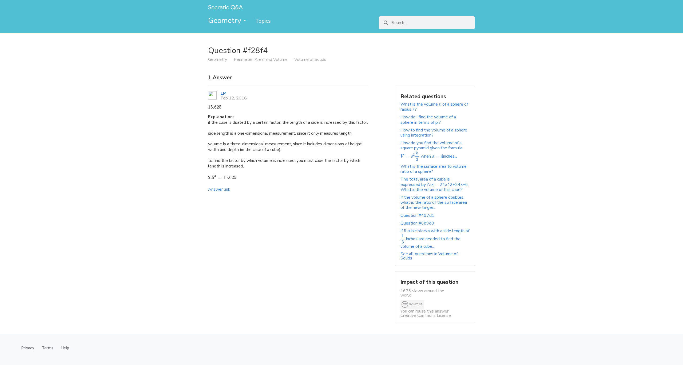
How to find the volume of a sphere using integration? (433, 132)
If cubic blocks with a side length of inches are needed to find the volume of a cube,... (434, 238)
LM (224, 93)
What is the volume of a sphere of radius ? (434, 106)
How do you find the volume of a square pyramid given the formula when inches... (431, 149)
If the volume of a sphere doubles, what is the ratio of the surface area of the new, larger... (433, 202)
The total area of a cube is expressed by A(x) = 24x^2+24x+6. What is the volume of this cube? (434, 184)
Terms (47, 348)
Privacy (27, 348)
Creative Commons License (425, 315)
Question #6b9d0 (417, 223)
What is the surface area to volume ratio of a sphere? (433, 168)
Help (65, 348)
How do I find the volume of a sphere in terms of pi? (428, 119)
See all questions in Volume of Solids (429, 256)
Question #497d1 (417, 215)
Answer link (219, 189)
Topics (263, 21)
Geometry (225, 20)
